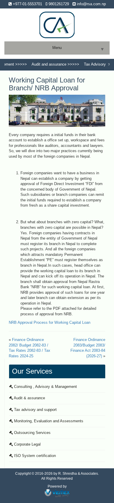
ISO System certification (34, 455)
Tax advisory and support (35, 409)
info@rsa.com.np (91, 4)
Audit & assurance (29, 398)
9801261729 (58, 4)
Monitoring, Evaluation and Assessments (48, 421)
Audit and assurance (46, 64)
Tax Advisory (92, 64)
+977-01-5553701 (27, 4)
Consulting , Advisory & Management (45, 386)
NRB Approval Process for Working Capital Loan (49, 322)
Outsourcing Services (32, 432)
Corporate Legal (27, 444)
